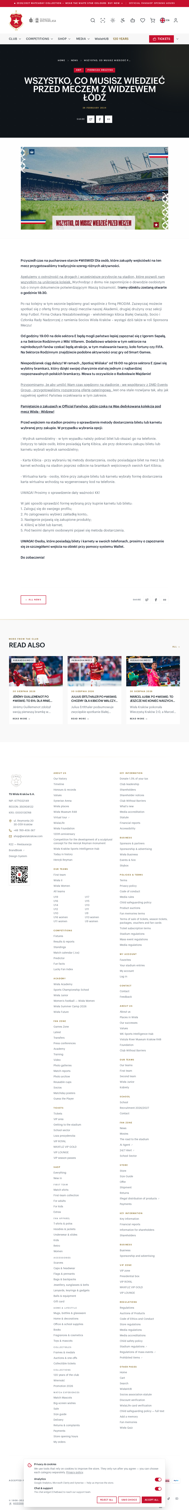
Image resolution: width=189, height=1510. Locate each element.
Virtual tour (62, 817)
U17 (87, 897)
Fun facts (59, 964)
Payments (59, 1431)
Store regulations (130, 1324)
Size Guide (126, 1176)
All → (176, 647)
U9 (86, 913)
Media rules (127, 897)
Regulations (127, 1308)
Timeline (59, 784)
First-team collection (66, 1195)
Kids (56, 1240)
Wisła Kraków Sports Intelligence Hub (76, 849)
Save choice (129, 1500)
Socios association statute (136, 1394)
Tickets (164, 38)
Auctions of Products (132, 1313)
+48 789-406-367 (24, 830)
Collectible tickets (65, 1363)
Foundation (126, 1045)
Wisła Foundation (64, 828)
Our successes (129, 1023)
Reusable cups (62, 1082)
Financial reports (130, 823)
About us (125, 1012)
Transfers (59, 1038)
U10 (56, 913)
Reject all (106, 1500)
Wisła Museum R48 (65, 812)
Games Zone (61, 1027)
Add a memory (129, 1417)
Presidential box (129, 1276)
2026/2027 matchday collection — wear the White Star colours (68, 3)
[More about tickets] (177, 39)
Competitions (37, 38)
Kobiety (124, 1087)
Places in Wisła (129, 1017)
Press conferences (65, 1043)
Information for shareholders (137, 1230)
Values (58, 795)
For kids (58, 1206)
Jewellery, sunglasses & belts (71, 1285)
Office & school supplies (68, 1324)
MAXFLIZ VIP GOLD (65, 1147)
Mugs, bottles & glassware (70, 1313)
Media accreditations (133, 1335)
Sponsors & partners (132, 843)
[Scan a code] (102, 20)
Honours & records (65, 790)
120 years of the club (66, 1375)
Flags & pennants (64, 1274)
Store (123, 1171)
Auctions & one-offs (65, 1358)
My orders (60, 1442)
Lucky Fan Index (63, 969)
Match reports (62, 1071)
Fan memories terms (132, 913)
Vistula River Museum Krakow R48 (140, 1039)
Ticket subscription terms (135, 928)
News (74, 60)
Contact (124, 991)
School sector (62, 1130)
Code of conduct (130, 891)
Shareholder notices (132, 795)
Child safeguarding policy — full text (142, 1411)
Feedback (126, 997)
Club (13, 38)
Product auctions (130, 908)
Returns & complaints (67, 1425)
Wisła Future (61, 1012)
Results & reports (64, 941)
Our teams (126, 1065)
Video (57, 1060)
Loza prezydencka (64, 1136)
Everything (60, 1173)
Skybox (124, 865)
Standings (60, 947)
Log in (123, 976)
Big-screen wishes (65, 1403)
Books (57, 1330)
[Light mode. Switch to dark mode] (112, 20)
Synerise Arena (63, 801)
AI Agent (126, 1145)
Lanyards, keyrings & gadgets (72, 1290)
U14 (56, 905)
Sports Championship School (71, 990)
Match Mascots (63, 1398)
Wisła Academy (63, 984)
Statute (124, 817)
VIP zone (125, 1271)
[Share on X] (90, 119)
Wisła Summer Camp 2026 (70, 1006)
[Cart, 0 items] (152, 20)
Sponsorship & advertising (136, 849)
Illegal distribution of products (139, 1198)
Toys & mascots (63, 1341)
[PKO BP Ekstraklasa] (39, 20)
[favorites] (142, 20)
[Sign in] (175, 20)
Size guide (60, 1414)
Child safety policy (131, 1341)
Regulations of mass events (138, 1352)
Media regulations (131, 945)
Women (58, 1251)
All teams (59, 891)
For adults (60, 1201)
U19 (56, 897)
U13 (87, 905)
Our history (60, 779)
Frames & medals (64, 1352)
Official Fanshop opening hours (152, 3)
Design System (18, 856)
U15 (87, 901)
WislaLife (59, 823)
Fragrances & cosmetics (68, 1335)
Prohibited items (131, 1357)
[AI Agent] (132, 20)
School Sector (128, 1156)
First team (60, 875)
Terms (123, 880)
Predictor (59, 958)
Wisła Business (129, 854)
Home (61, 60)
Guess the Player (64, 1099)
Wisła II (58, 880)
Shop (62, 38)
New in (58, 1178)
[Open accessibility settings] (122, 20)
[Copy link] (108, 119)
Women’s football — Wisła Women (74, 1001)
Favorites (125, 960)
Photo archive (62, 1076)
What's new (127, 806)
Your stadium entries (132, 965)
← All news (33, 600)
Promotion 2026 (63, 1386)
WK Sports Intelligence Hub (136, 1034)
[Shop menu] (69, 39)
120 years (121, 38)
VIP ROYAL (60, 1141)
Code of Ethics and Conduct (137, 1319)
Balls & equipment (65, 1296)
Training (58, 1054)
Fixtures (58, 936)
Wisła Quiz (126, 1428)
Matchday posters (64, 1093)
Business (125, 1250)
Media (81, 38)
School (124, 1102)
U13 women (92, 917)
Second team (128, 1076)
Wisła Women (62, 886)
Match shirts (61, 1190)
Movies (124, 1134)
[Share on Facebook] (99, 119)
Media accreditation (132, 812)
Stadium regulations (132, 934)
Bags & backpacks (65, 1279)
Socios (58, 1087)
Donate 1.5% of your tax (134, 779)
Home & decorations (66, 1319)
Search (124, 1383)
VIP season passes (65, 1158)
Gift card (59, 1301)
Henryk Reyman (63, 860)
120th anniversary (64, 834)
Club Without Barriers (133, 801)
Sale (56, 1409)
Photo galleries (63, 1065)
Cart (122, 1378)
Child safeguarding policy (135, 902)
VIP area (58, 1119)
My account (127, 971)
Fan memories (128, 1422)
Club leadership (129, 784)
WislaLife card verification (136, 1405)
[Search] (92, 20)
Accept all (152, 1500)
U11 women (60, 921)
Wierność (59, 1380)
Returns (124, 1193)
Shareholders (128, 790)
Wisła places (61, 806)
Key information (129, 1219)
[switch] (158, 1479)
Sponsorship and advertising (137, 1256)
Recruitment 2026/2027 (134, 1108)
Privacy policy (74, 1472)
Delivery (58, 1420)
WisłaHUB (102, 38)
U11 (87, 909)
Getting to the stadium (67, 1125)
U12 (56, 909)
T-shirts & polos (63, 1223)
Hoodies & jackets (64, 1229)
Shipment (126, 1187)
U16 (56, 901)
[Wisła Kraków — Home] (16, 20)
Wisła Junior (61, 995)
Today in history (63, 854)
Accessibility (127, 828)
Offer (123, 1182)
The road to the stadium (134, 1139)
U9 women (91, 921)
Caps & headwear (64, 1268)
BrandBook (17, 850)
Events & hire (128, 860)
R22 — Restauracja (20, 844)
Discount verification (132, 1400)
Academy (59, 1049)
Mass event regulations (134, 939)
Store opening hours (66, 1436)
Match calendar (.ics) (66, 953)
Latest (57, 1032)
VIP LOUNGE (61, 1152)
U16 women (61, 917)
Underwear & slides (65, 1235)
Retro (57, 1246)
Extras (57, 1212)
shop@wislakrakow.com (28, 836)
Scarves (58, 1263)
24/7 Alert (127, 1150)
